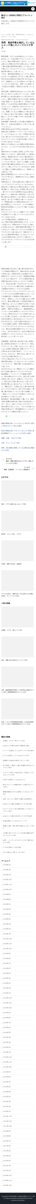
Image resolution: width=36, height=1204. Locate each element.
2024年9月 (7, 954)
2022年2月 (7, 1106)
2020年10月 (7, 1185)
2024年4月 (7, 978)
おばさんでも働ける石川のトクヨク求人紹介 (17, 816)
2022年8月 (7, 1077)
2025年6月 (7, 909)
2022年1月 (7, 1111)
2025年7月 (7, 904)
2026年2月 (7, 870)
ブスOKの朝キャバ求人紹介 (12, 847)
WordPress (21, 1200)
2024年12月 (7, 939)
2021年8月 (7, 1136)
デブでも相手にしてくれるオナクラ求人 (16, 756)
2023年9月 (7, 1013)
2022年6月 (7, 1087)
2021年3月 (7, 1161)
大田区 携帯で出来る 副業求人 (11, 564)
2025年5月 (7, 914)
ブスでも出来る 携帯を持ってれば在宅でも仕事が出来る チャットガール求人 (17, 595)
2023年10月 (7, 1008)
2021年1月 (7, 1170)
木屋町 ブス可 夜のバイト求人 (11, 630)
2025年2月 (7, 929)
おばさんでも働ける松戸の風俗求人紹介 (16, 746)
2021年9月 (7, 1131)
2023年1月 (7, 1052)
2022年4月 (7, 1097)
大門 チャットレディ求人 (10, 443)
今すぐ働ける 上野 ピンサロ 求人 (14, 852)
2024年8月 (7, 958)
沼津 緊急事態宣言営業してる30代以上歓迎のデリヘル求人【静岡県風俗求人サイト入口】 (17, 691)
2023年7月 (7, 1023)
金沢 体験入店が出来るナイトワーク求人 (14, 660)
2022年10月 (7, 1067)
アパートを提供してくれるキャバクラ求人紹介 (18, 751)
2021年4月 (7, 1156)
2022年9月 (7, 1072)
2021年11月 (7, 1121)
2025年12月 (7, 880)
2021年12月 (7, 1116)
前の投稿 (20, 461)
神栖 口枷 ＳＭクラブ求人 (11, 438)
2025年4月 (7, 919)
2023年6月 (7, 1028)
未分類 (3, 51)
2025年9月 (7, 894)
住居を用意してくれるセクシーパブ (15, 821)
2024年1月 (7, 993)
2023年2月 (7, 1047)
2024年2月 (7, 988)
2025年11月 (7, 885)
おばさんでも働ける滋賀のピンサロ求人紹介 (17, 804)
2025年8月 (7, 899)
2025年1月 (7, 934)
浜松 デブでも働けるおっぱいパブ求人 (13, 504)
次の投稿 (17, 468)
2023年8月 (7, 1018)
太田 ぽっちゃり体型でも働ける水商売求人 (17, 799)
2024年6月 (7, 968)
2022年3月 (7, 1101)
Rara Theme (29, 1198)
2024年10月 (7, 949)
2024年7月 (7, 963)
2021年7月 (7, 1141)
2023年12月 (7, 998)
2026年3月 (7, 865)
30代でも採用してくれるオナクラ (14, 780)
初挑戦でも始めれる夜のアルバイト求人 (16, 760)
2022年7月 (7, 1082)
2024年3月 (7, 983)
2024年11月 (7, 944)
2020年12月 (7, 1175)
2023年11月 (7, 1003)
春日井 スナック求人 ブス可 (11, 534)
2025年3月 (7, 924)
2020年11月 (7, 1180)
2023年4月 (7, 1037)
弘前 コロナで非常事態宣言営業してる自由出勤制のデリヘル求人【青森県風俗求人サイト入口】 (17, 723)
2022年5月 (7, 1092)
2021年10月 (7, 1126)
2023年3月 (7, 1042)
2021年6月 (7, 1146)
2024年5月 (7, 973)
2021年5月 (7, 1151)
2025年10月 (7, 889)
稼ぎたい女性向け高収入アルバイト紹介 (17, 16)
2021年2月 (7, 1166)
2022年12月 (7, 1057)
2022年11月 (7, 1062)
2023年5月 (7, 1032)
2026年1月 (7, 875)
